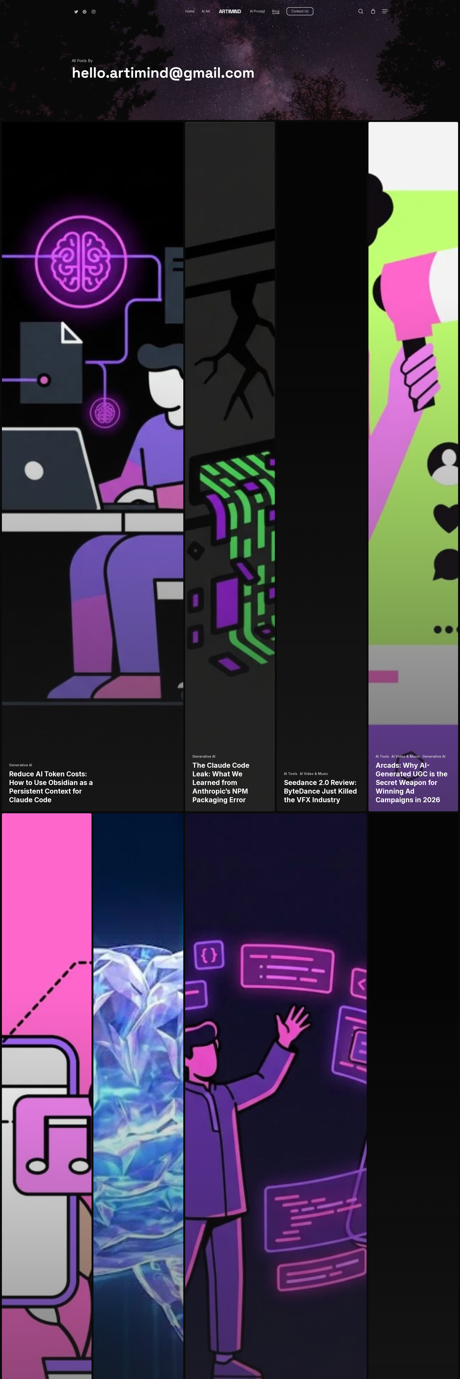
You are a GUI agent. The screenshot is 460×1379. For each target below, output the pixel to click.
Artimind (230, 11)
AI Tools (290, 774)
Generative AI (20, 765)
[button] (385, 11)
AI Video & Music (314, 774)
